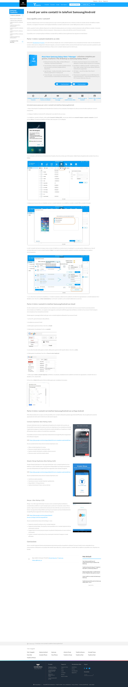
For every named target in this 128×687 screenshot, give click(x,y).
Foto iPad (29, 655)
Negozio (95, 1)
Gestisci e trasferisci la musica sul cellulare (45, 99)
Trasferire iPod (79, 655)
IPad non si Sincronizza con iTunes (51, 675)
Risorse (62, 674)
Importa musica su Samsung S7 (16, 18)
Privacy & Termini (75, 684)
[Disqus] (53, 581)
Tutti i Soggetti (30, 652)
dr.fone (73, 668)
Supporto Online (64, 667)
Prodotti (47, 4)
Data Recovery (75, 670)
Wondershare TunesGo (38, 42)
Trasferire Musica (80, 652)
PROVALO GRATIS (75, 4)
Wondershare (52, 684)
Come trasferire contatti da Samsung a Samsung (91, 577)
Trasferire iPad (91, 655)
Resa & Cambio (64, 676)
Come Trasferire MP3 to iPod (52, 678)
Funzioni (52, 4)
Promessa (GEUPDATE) (83, 684)
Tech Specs (64, 4)
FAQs (62, 668)
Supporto (105, 1)
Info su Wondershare (67, 684)
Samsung (61, 558)
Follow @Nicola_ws (37, 560)
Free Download (65, 84)
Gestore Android (43, 652)
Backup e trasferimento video (70, 99)
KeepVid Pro (74, 672)
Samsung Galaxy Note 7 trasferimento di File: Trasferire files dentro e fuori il (91, 572)
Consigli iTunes (92, 652)
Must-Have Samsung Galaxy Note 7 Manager (59, 57)
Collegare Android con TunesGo (33, 99)
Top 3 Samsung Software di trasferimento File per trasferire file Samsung (91, 562)
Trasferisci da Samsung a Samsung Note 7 (15, 37)
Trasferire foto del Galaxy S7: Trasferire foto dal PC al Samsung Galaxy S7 (91, 568)
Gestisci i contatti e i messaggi (57, 99)
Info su (100, 1)
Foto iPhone (54, 655)
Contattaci (63, 672)
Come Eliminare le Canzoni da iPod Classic (52, 671)
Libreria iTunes (67, 652)
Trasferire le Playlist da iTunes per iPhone (52, 668)
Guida (57, 4)
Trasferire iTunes (68, 655)
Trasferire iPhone (31, 657)
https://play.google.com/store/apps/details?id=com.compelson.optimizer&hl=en (50, 440)
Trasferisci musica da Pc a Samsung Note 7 (15, 26)
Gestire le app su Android (82, 99)
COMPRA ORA (85, 4)
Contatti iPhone (43, 655)
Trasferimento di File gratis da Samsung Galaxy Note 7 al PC (92, 581)
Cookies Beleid (91, 684)
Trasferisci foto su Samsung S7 (16, 20)
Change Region (37, 684)
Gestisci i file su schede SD (95, 99)
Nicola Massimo (53, 558)
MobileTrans (74, 667)
